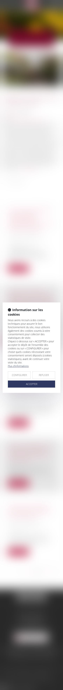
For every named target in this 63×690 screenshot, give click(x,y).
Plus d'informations (18, 366)
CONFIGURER (19, 375)
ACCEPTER (31, 384)
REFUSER (44, 375)
